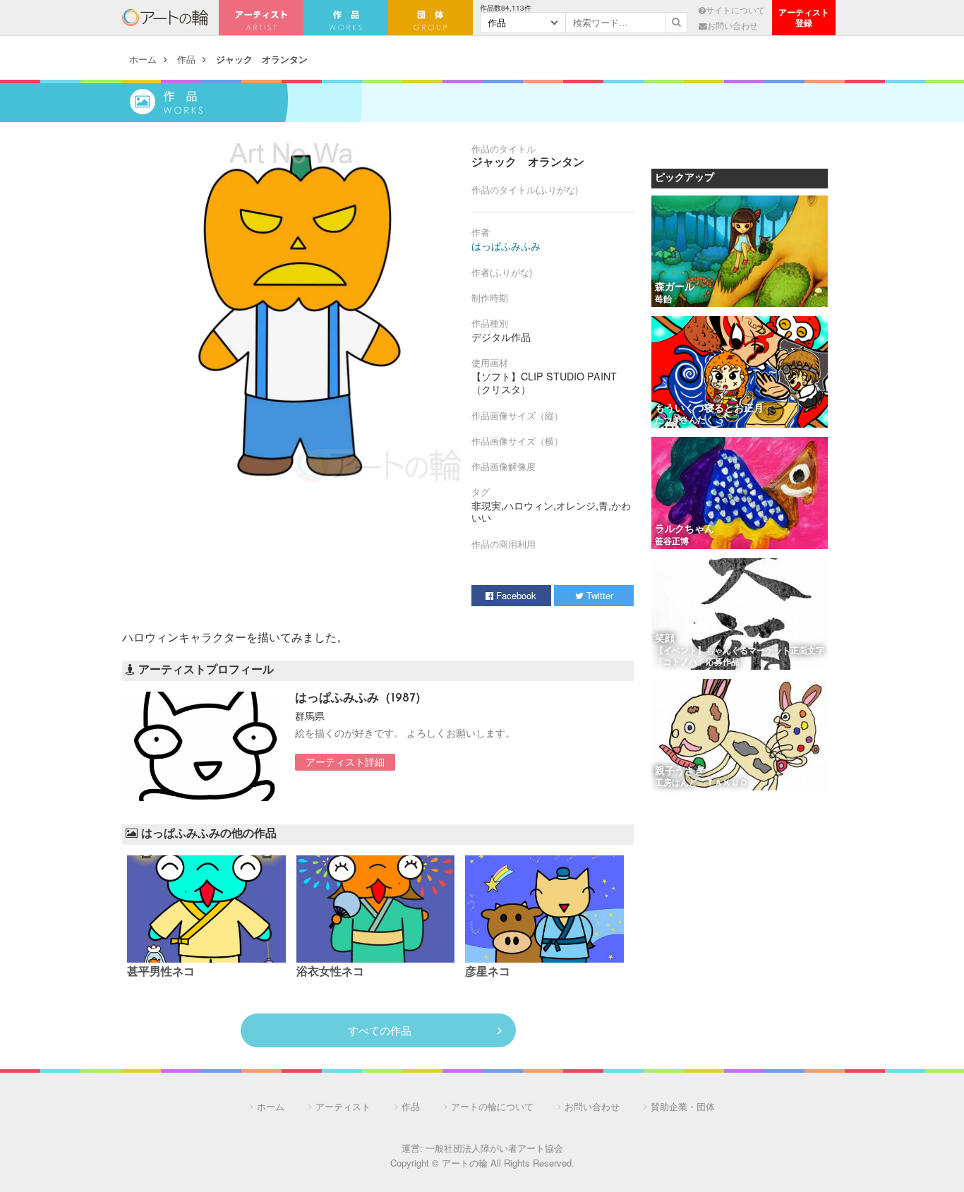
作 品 (345, 17)
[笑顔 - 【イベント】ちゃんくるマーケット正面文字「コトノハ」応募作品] (739, 615)
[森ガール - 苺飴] (739, 252)
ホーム (143, 59)
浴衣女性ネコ (335, 972)
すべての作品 (379, 1030)
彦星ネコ (487, 972)
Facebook (514, 595)
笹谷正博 (672, 542)
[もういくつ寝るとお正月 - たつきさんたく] (739, 373)
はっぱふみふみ (506, 246)
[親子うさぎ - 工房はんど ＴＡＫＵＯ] (739, 736)
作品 (186, 59)
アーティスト (261, 17)
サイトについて (735, 10)
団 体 (430, 17)
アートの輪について (492, 1106)
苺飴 (663, 300)
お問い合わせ (732, 25)
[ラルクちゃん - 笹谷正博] (739, 493)
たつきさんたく (684, 420)
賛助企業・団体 (683, 1106)
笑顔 (665, 639)
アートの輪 (165, 17)
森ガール (674, 287)
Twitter (598, 595)
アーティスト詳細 (345, 761)
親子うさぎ (684, 771)
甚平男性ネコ (161, 972)
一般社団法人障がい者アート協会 (494, 1148)
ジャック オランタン (262, 59)
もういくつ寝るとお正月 (709, 409)
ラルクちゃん (684, 529)
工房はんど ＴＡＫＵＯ (701, 783)
